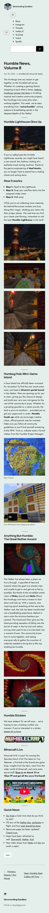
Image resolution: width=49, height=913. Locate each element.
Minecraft (33, 74)
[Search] (39, 49)
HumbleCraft (23, 74)
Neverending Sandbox (23, 6)
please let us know (12, 731)
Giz (39, 842)
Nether (25, 839)
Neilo (30, 842)
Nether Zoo (25, 822)
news (8, 855)
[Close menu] (12, 15)
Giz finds (10, 815)
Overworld (16, 839)
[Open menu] (6, 32)
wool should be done (30, 825)
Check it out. (12, 832)
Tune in (19, 772)
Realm (40, 74)
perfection (36, 822)
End (32, 839)
